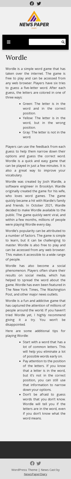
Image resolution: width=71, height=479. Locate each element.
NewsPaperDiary (35, 474)
